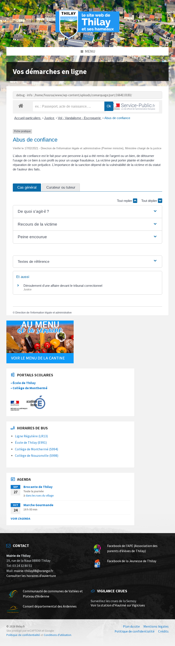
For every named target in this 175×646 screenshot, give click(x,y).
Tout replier (125, 201)
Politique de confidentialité (23, 635)
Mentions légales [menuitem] (156, 626)
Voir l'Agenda (20, 518)
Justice (49, 118)
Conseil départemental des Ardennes (50, 606)
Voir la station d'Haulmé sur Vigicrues (118, 605)
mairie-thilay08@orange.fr (33, 571)
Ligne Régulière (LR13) (31, 436)
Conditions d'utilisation (57, 635)
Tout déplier (149, 201)
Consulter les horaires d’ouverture (31, 576)
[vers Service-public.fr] (132, 107)
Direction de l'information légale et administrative (43, 312)
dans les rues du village (40, 495)
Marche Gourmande (38, 505)
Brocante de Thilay (37, 487)
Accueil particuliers (27, 118)
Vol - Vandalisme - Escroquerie (80, 118)
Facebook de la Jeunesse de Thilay (131, 561)
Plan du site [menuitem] (131, 626)
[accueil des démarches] (21, 105)
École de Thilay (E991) (31, 443)
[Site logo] (87, 38)
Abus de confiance (117, 118)
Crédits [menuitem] (163, 631)
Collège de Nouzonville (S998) (36, 456)
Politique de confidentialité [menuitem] (135, 631)
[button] (87, 211)
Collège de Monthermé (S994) (36, 449)
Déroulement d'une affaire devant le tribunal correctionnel (62, 285)
